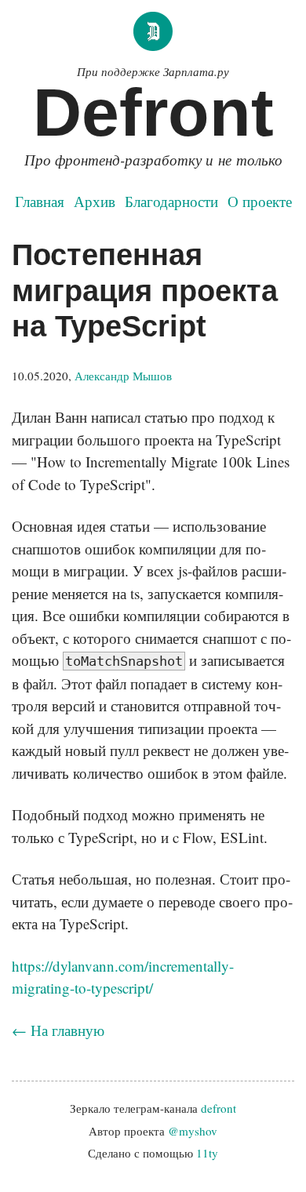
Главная (39, 201)
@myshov (192, 1131)
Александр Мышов (123, 375)
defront (218, 1108)
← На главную (58, 1030)
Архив (94, 201)
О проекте (260, 201)
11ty (207, 1153)
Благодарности (171, 201)
